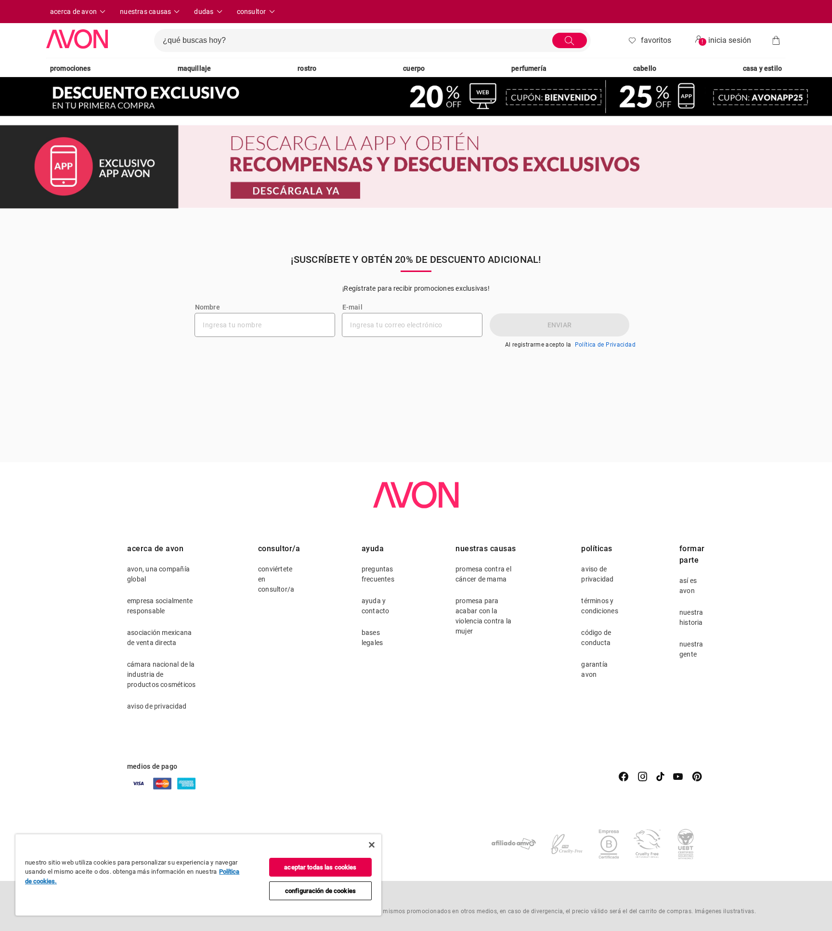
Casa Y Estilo (762, 68)
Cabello (644, 68)
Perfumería (528, 68)
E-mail (352, 307)
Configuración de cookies (320, 890)
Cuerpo (414, 68)
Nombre (207, 307)
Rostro (307, 68)
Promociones (70, 68)
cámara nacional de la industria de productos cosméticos (161, 674)
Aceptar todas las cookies (320, 867)
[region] (198, 875)
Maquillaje (194, 68)
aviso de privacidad (156, 706)
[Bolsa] (776, 40)
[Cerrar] (372, 845)
